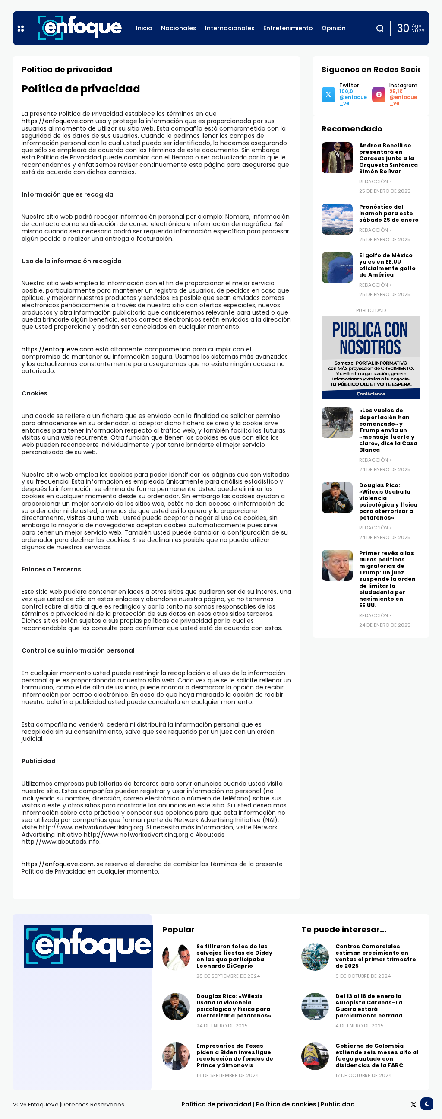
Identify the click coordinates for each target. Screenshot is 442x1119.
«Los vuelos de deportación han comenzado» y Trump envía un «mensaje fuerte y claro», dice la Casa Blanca (388, 430)
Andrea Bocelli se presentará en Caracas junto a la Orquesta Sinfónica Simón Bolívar (388, 158)
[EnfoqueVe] (80, 28)
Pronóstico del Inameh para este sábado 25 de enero (389, 213)
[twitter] (413, 1105)
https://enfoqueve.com (58, 121)
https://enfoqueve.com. (58, 864)
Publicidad (338, 1104)
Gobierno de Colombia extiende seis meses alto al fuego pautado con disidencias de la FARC (376, 1055)
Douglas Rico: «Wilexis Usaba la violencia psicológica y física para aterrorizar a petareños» (388, 501)
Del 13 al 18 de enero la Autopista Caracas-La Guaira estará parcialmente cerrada (368, 1005)
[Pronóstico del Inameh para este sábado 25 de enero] (337, 219)
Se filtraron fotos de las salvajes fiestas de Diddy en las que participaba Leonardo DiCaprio (234, 956)
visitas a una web (93, 517)
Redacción (373, 181)
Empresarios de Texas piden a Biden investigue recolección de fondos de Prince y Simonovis (234, 1055)
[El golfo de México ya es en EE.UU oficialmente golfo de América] (337, 267)
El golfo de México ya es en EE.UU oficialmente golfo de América (387, 265)
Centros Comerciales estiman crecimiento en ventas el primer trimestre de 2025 (375, 956)
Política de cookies (286, 1104)
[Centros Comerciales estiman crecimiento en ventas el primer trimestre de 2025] (315, 957)
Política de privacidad (216, 1104)
